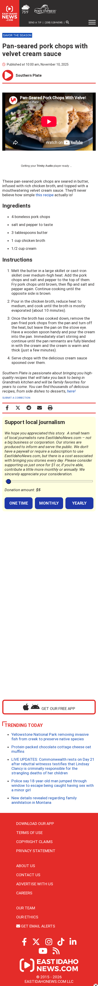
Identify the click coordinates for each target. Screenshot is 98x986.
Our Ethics (27, 917)
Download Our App (35, 823)
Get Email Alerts (37, 926)
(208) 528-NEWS (53, 22)
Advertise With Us (34, 884)
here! (71, 391)
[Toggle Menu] (92, 22)
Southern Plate (28, 75)
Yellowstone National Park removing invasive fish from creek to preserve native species (50, 736)
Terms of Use (29, 832)
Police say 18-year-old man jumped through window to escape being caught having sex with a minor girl (52, 785)
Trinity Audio (45, 165)
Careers (24, 893)
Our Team (25, 908)
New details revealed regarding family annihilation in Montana (44, 800)
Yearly (79, 503)
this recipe (45, 195)
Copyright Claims (34, 841)
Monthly (49, 503)
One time (18, 503)
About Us (25, 865)
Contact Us (28, 875)
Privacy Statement (35, 851)
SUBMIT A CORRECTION (16, 397)
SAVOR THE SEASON (17, 35)
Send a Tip (35, 22)
